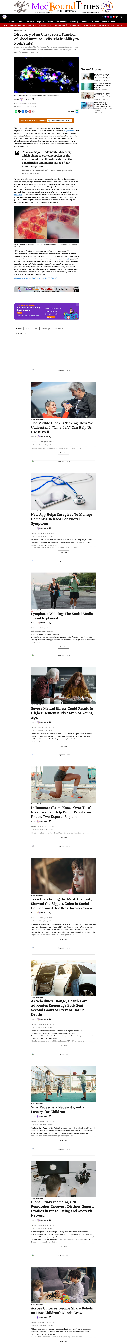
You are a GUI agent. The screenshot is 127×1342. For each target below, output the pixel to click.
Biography (40, 22)
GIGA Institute (58, 328)
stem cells (19, 328)
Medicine (95, 22)
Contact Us (30, 22)
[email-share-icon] (29, 112)
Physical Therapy (108, 22)
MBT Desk (27, 99)
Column (50, 22)
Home (11, 22)
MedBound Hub (61, 22)
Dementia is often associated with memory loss (48, 540)
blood (27, 328)
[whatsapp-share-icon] (16, 112)
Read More (63, 453)
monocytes (18, 194)
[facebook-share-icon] (23, 112)
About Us (20, 22)
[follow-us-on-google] (77, 111)
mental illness (55, 734)
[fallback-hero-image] (87, 76)
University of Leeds (52, 634)
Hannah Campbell (37, 634)
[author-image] (21, 99)
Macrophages (46, 328)
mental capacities (84, 1329)
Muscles (35, 328)
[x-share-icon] (19, 112)
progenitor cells (69, 131)
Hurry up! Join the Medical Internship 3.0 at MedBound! (35, 278)
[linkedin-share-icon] (26, 112)
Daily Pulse (85, 22)
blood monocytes (64, 259)
